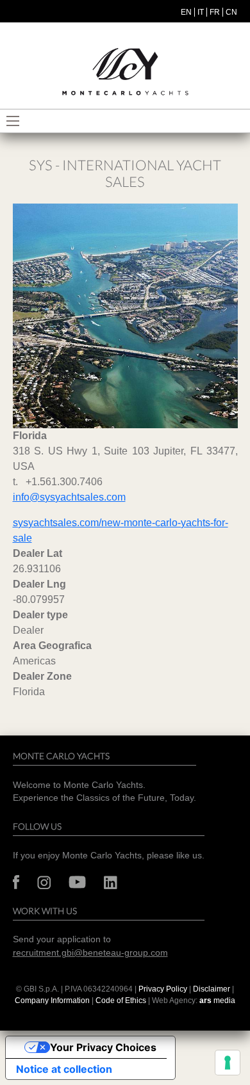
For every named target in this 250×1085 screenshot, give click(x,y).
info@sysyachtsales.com (69, 497)
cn (231, 12)
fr (215, 12)
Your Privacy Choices (103, 1047)
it (200, 12)
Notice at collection (64, 1069)
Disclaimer (212, 989)
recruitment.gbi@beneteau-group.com (90, 953)
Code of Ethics (121, 1000)
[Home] (125, 72)
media (217, 1000)
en (186, 12)
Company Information (52, 1000)
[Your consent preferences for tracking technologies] (227, 1062)
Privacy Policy (162, 989)
